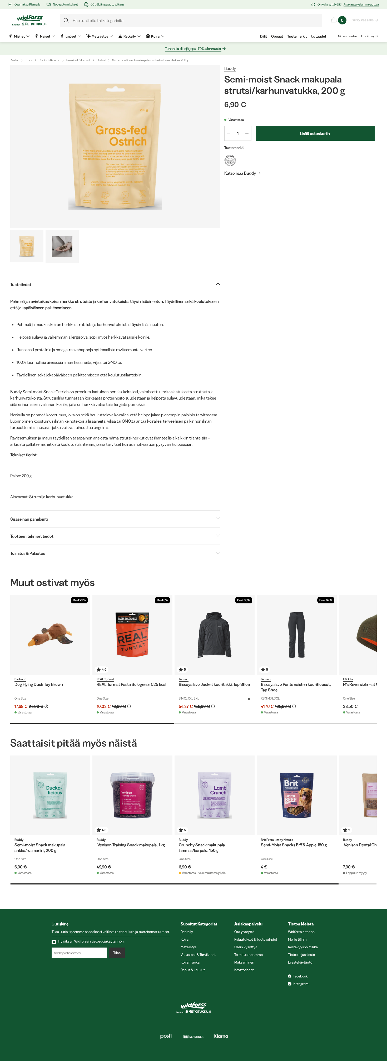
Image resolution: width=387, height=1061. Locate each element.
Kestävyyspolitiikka (303, 947)
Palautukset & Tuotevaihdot (255, 939)
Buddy (230, 68)
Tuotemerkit (297, 36)
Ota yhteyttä (244, 931)
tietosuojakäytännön (108, 941)
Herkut (101, 60)
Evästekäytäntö (300, 962)
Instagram (301, 983)
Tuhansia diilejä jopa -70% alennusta (193, 48)
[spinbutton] (238, 133)
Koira (29, 60)
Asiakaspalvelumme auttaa (361, 4)
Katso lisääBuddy (240, 173)
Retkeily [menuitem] (129, 36)
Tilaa (117, 952)
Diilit (263, 36)
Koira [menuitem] (155, 36)
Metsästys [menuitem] (100, 36)
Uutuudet (318, 36)
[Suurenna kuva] (115, 146)
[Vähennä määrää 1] (229, 133)
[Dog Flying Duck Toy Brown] (50, 635)
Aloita (14, 60)
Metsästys (188, 947)
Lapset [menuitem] (71, 36)
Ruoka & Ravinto (49, 60)
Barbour (20, 679)
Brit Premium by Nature (277, 840)
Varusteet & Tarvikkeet (198, 954)
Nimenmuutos (347, 36)
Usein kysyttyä (245, 947)
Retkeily (187, 931)
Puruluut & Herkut (78, 60)
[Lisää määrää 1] (247, 133)
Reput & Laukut (193, 969)
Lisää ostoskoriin (315, 133)
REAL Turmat (105, 679)
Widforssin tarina (301, 931)
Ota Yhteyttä (369, 36)
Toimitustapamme (248, 954)
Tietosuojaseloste (301, 954)
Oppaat (277, 36)
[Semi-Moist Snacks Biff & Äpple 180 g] (297, 795)
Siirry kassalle (363, 20)
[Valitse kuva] (26, 246)
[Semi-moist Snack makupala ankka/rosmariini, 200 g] (50, 795)
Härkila (348, 679)
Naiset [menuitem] (45, 36)
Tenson (183, 679)
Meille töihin (297, 939)
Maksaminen (244, 962)
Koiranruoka (190, 962)
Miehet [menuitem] (19, 36)
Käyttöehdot (244, 969)
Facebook (300, 976)
